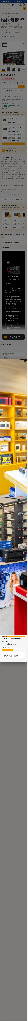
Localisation (8, 649)
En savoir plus (19, 649)
